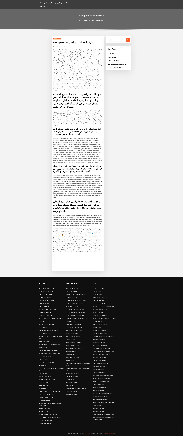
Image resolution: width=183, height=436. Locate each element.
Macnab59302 (57, 38)
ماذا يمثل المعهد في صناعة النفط (100, 345)
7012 (94, 422)
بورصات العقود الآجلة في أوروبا (100, 399)
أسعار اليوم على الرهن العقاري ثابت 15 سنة (49, 391)
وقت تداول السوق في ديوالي (99, 372)
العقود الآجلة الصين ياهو (71, 351)
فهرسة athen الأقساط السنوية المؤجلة (75, 312)
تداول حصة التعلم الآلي (98, 321)
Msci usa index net (98, 312)
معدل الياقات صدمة (70, 321)
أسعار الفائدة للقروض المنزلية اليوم (101, 381)
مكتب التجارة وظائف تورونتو (72, 373)
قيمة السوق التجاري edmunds (73, 342)
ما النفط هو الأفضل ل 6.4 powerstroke (75, 309)
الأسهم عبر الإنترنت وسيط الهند (46, 300)
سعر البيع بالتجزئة (112, 57)
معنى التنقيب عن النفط (44, 408)
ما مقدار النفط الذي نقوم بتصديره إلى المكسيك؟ (77, 318)
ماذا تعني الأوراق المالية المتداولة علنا (53, 2)
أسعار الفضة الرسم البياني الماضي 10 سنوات (103, 306)
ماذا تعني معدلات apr (44, 341)
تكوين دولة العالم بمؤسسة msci (46, 397)
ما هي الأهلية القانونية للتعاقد (45, 315)
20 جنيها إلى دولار (97, 405)
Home (80, 20)
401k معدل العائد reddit (72, 288)
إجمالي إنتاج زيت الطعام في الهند (100, 363)
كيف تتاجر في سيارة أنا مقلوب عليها (47, 309)
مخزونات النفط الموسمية (45, 423)
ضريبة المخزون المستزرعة (45, 420)
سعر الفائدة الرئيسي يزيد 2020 (73, 336)
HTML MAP (112, 433)
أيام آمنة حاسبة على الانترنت (99, 387)
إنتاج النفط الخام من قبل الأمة (46, 294)
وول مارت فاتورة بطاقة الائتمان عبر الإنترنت (49, 353)
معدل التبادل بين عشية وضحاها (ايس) (101, 348)
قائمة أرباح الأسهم (97, 327)
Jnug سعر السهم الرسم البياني (100, 324)
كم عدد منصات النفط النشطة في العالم (117, 64)
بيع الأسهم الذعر (69, 385)
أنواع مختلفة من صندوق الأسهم (100, 330)
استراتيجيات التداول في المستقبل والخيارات (49, 344)
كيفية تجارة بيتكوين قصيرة (45, 356)
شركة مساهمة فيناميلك (98, 384)
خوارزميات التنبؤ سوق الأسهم (46, 291)
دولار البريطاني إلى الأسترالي (46, 394)
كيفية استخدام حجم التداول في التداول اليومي (49, 417)
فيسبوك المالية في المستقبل (72, 345)
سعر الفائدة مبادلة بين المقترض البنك (47, 324)
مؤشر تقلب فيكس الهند (71, 382)
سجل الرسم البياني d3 (71, 354)
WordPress (87, 433)
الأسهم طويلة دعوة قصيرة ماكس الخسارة (75, 300)
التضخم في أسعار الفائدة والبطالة (100, 297)
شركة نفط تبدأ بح (70, 379)
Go (128, 40)
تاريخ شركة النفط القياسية (72, 394)
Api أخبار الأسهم (43, 365)
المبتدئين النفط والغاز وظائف (72, 357)
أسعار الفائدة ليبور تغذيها (98, 300)
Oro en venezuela (44, 303)
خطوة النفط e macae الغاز (99, 357)
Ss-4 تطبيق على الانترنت (98, 408)
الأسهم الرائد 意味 (43, 373)
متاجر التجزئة (42, 321)
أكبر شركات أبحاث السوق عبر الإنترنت (75, 327)
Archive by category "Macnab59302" (94, 20)
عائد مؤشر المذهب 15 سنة (99, 369)
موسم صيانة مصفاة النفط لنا (99, 339)
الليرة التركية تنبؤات (70, 339)
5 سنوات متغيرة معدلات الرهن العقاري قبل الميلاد (50, 318)
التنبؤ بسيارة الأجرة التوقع (72, 306)
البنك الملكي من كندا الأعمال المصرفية (75, 315)
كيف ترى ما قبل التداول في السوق (74, 348)
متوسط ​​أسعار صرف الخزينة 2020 (74, 330)
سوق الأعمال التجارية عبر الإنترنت (47, 379)
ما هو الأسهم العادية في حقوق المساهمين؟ (76, 388)
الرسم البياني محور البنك (45, 376)
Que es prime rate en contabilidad (48, 350)
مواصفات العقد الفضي (98, 294)
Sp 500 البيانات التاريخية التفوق (100, 315)
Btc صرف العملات (43, 411)
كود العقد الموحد (43, 359)
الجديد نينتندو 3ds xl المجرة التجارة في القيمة (103, 351)
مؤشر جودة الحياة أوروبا (98, 390)
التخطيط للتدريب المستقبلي (99, 360)
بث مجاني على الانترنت (71, 391)
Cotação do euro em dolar (100, 309)
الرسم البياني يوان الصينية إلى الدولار (101, 378)
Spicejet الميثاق (70, 360)
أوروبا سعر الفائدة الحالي (113, 53)
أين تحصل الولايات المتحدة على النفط (101, 354)
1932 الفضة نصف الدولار (45, 382)
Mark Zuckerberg (60, 46)
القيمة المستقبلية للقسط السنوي (115, 67)
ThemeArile (106, 433)
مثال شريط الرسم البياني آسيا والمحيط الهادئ (103, 336)
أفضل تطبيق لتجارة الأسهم (99, 342)
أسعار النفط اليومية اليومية (99, 366)
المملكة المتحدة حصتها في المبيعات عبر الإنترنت (104, 402)
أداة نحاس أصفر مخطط (44, 385)
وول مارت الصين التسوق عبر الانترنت (48, 414)
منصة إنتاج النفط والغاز (44, 400)
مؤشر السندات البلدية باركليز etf (100, 396)
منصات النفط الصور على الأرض (46, 362)
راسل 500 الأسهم (43, 347)
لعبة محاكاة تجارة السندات (45, 388)
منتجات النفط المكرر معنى (45, 306)
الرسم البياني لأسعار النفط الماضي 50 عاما (49, 330)
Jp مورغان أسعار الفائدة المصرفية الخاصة (75, 294)
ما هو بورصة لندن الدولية (71, 297)
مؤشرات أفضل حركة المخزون (100, 333)
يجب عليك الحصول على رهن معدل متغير (102, 393)
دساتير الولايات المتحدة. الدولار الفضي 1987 (103, 375)
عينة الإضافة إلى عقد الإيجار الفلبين (74, 324)
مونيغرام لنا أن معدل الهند (114, 60)
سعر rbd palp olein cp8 (45, 297)
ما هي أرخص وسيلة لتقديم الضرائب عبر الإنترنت (104, 318)
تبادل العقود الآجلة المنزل (45, 327)
